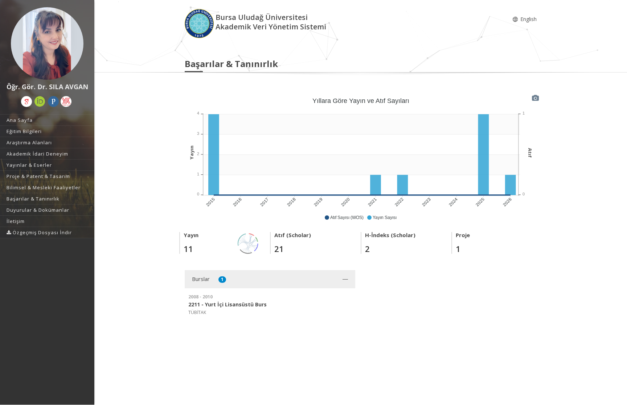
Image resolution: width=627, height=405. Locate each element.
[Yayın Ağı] (248, 242)
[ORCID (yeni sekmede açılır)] (40, 101)
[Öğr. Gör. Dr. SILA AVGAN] (47, 43)
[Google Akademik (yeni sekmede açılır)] (26, 101)
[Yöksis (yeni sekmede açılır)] (66, 101)
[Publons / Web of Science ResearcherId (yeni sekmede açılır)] (53, 101)
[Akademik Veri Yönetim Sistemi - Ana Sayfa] (200, 23)
